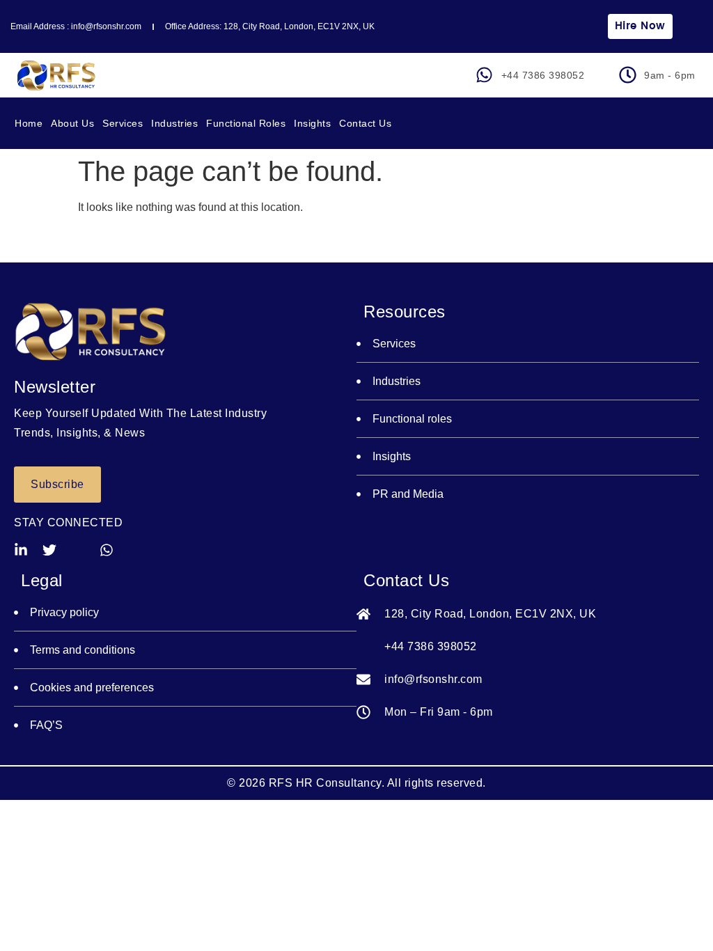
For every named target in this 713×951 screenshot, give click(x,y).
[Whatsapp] (106, 550)
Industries (174, 123)
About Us (72, 123)
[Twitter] (49, 550)
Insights (312, 123)
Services (122, 123)
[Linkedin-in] (21, 550)
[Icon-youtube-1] (78, 550)
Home (28, 123)
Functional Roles (245, 123)
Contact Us (365, 123)
